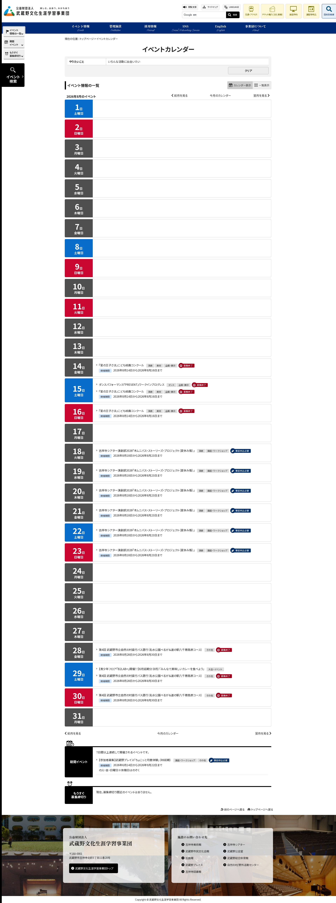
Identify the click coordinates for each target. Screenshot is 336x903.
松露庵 (189, 858)
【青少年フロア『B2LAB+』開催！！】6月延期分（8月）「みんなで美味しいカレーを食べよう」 (151, 669)
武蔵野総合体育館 (237, 858)
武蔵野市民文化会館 (197, 851)
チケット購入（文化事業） (272, 14)
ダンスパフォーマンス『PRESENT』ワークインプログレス (131, 384)
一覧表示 (264, 85)
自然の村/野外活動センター (243, 865)
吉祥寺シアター (236, 844)
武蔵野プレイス (194, 865)
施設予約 (293, 14)
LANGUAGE (234, 7)
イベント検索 (13, 79)
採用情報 (150, 28)
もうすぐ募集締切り (15, 54)
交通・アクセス (251, 14)
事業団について (255, 28)
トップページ (86, 39)
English (220, 28)
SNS (185, 28)
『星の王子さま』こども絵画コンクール (121, 365)
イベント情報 (80, 28)
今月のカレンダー (220, 95)
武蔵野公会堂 (235, 851)
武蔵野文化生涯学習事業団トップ (94, 868)
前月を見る (181, 95)
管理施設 (115, 28)
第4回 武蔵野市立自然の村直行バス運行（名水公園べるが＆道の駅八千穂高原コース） (150, 649)
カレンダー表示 (242, 85)
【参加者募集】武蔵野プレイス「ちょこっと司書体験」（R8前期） (135, 760)
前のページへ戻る (234, 809)
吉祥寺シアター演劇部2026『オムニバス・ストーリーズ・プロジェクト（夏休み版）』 (147, 450)
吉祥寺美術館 (193, 844)
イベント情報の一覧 (15, 31)
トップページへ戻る (262, 809)
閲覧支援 (192, 7)
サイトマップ (213, 7)
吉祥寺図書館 (193, 871)
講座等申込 (311, 14)
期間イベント (14, 42)
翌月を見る (260, 95)
